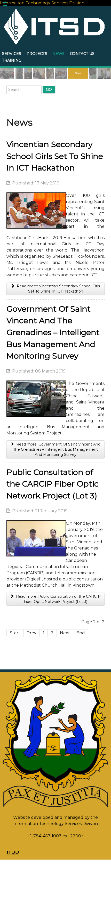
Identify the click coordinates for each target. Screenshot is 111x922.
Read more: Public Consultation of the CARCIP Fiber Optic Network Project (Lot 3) (58, 599)
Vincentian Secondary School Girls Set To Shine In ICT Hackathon (54, 156)
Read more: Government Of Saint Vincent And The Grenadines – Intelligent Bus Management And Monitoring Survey (56, 449)
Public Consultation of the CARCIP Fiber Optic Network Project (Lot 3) (52, 483)
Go (49, 89)
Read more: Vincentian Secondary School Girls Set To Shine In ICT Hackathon (58, 289)
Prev (31, 632)
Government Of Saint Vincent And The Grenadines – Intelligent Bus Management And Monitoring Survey (53, 332)
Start (15, 632)
